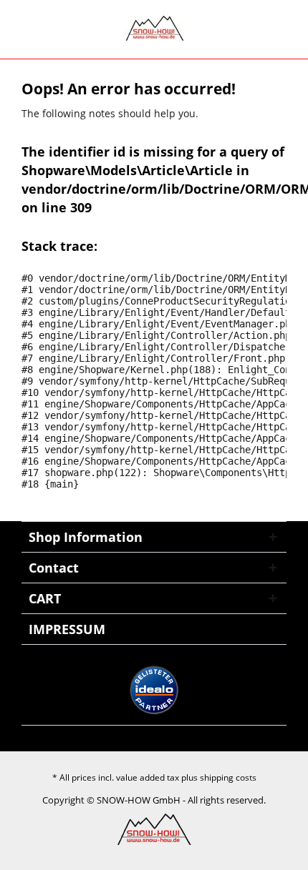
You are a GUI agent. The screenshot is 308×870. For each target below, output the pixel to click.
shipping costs (228, 777)
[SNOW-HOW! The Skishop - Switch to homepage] (154, 28)
